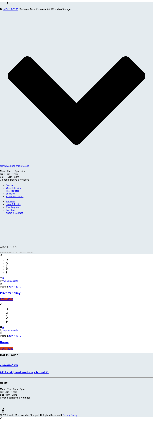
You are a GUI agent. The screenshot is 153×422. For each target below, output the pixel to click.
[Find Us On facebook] (3, 412)
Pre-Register (12, 190)
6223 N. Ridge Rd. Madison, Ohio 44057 (24, 372)
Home (4, 342)
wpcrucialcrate (10, 281)
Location (10, 193)
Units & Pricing (13, 187)
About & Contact (14, 196)
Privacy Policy (10, 293)
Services (10, 185)
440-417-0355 (10, 9)
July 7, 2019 (14, 286)
